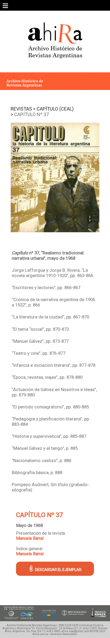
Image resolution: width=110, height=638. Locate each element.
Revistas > (23, 109)
